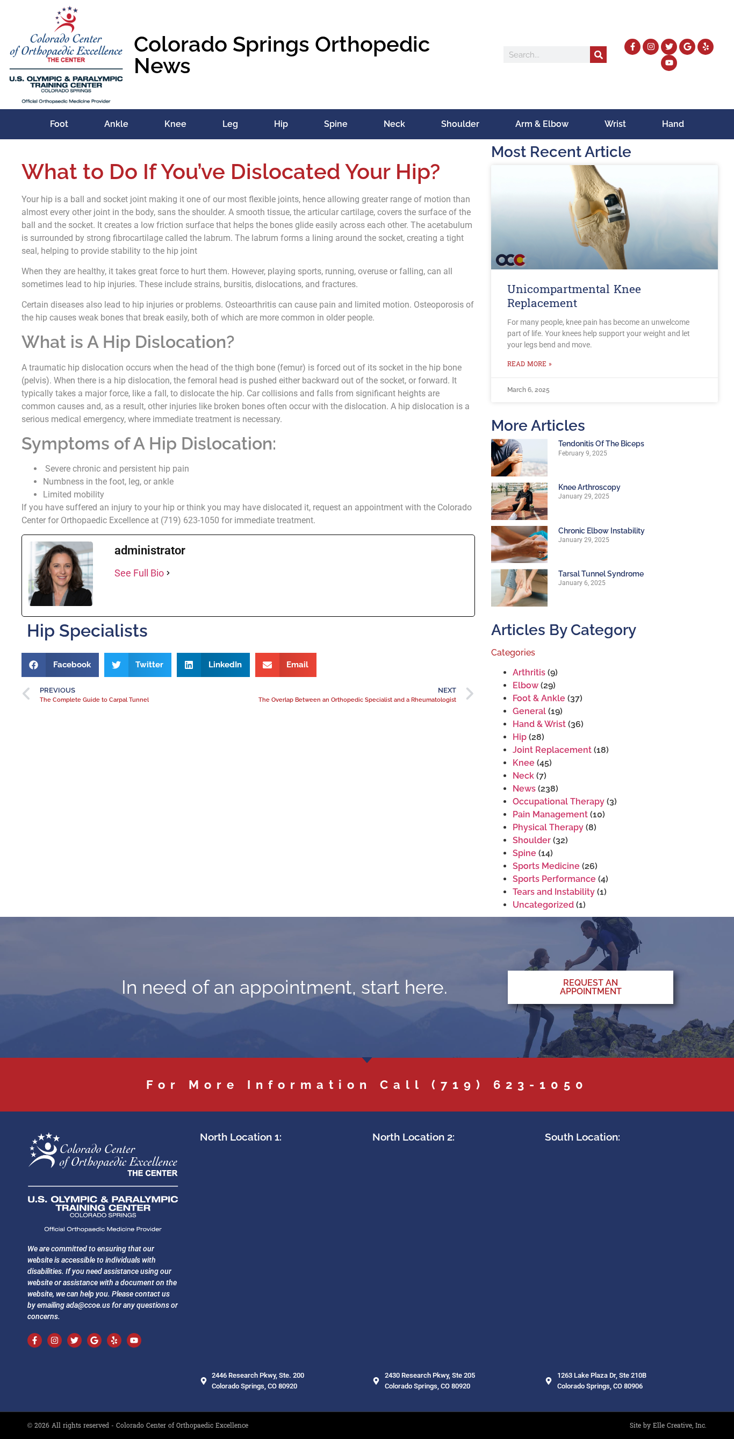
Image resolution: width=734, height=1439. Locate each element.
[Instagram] (651, 47)
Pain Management (550, 814)
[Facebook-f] (632, 47)
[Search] (598, 54)
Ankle (116, 124)
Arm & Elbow (542, 124)
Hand (673, 124)
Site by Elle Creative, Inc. (668, 1425)
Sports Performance (554, 879)
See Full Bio (139, 573)
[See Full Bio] (168, 573)
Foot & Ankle (539, 698)
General (529, 711)
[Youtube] (669, 63)
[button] (60, 665)
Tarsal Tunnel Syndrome (601, 573)
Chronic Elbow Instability (601, 530)
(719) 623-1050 (509, 1085)
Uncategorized (543, 905)
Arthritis (529, 672)
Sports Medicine (546, 866)
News (524, 788)
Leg (230, 124)
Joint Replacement (552, 750)
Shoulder (460, 124)
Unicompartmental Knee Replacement (574, 296)
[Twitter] (669, 47)
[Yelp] (705, 47)
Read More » (529, 364)
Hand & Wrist (539, 724)
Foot (59, 124)
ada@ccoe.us (88, 1305)
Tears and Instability (554, 892)
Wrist (615, 124)
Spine (336, 124)
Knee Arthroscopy (589, 486)
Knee (175, 124)
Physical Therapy (548, 827)
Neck (394, 124)
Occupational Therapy (559, 801)
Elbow (525, 685)
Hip (281, 124)
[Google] (687, 47)
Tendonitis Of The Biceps (601, 443)
